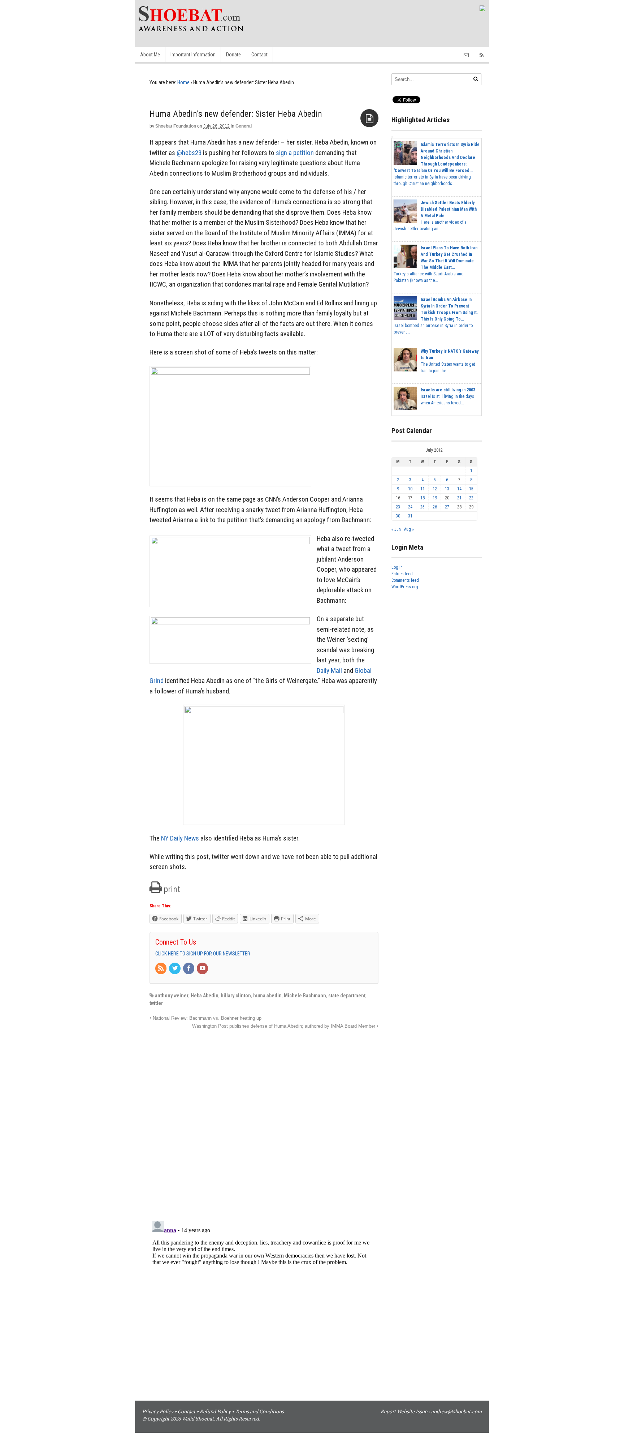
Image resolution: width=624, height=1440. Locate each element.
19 (435, 497)
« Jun (396, 529)
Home (183, 82)
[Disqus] (264, 1121)
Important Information (193, 54)
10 (410, 488)
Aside (369, 118)
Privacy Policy (157, 1411)
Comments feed (405, 580)
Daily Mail (329, 670)
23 (398, 507)
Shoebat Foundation (175, 126)
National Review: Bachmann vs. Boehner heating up (206, 1018)
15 (471, 488)
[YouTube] (203, 969)
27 (447, 507)
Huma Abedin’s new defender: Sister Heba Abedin (236, 114)
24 (410, 507)
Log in (397, 567)
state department (346, 995)
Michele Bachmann (305, 995)
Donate (233, 54)
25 (422, 507)
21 (459, 497)
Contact (259, 54)
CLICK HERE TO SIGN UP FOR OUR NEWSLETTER (202, 954)
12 (435, 488)
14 (459, 488)
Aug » (409, 529)
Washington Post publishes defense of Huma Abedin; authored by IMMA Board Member (284, 1026)
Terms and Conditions (259, 1411)
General (243, 126)
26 (435, 507)
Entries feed (402, 573)
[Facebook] (189, 969)
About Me (150, 54)
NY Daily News (180, 838)
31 (410, 516)
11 (422, 488)
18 (422, 497)
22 (471, 497)
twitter (156, 1003)
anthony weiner (171, 995)
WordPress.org (404, 586)
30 (398, 516)
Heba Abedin (204, 995)
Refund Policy (215, 1411)
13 (447, 488)
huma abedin (267, 995)
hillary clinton (236, 995)
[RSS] (161, 969)
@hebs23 (189, 153)
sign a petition (295, 153)
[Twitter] (175, 969)
